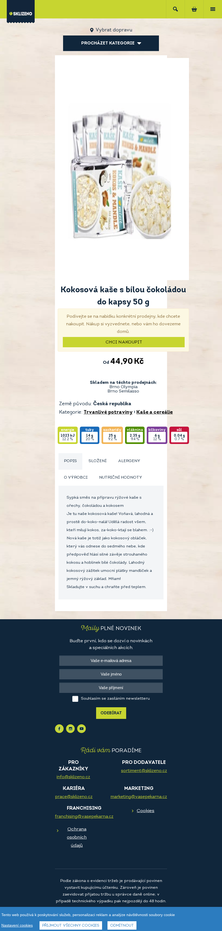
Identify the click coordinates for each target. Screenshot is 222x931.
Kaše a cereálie (154, 412)
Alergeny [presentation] (129, 461)
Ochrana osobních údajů (77, 837)
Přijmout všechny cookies (70, 926)
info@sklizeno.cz (73, 777)
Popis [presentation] (70, 461)
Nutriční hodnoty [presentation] (120, 478)
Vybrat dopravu (114, 30)
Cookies (145, 811)
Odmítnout (122, 926)
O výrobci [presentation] (75, 478)
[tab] (70, 461)
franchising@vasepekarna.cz (84, 817)
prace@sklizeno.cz (74, 797)
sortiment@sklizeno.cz (144, 771)
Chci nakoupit (124, 342)
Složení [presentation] (97, 461)
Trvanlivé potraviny (108, 412)
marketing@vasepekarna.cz (138, 797)
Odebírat (111, 713)
